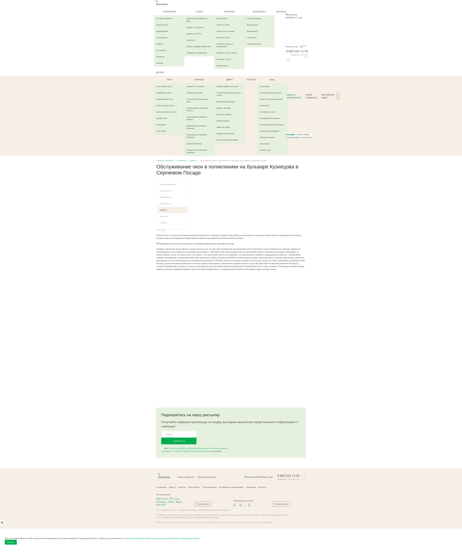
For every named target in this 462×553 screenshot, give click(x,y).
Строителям (252, 37)
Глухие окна (265, 105)
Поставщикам (252, 25)
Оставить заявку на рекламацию (225, 45)
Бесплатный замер (327, 96)
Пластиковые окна (164, 86)
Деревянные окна (163, 93)
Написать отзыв (223, 37)
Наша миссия (161, 25)
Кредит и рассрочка (194, 27)
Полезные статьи (224, 59)
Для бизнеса (259, 11)
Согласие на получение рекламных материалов (253, 522)
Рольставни (265, 144)
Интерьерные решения (270, 118)
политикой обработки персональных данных (192, 451)
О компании (169, 11)
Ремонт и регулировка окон (271, 99)
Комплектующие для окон (270, 93)
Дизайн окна (161, 118)
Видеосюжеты (222, 65)
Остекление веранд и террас (272, 124)
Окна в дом (161, 131)
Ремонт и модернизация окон (198, 46)
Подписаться (179, 441)
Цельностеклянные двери (227, 140)
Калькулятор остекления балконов (196, 151)
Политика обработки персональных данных (174, 522)
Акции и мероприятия (294, 96)
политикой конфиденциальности (274, 515)
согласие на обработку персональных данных (187, 448)
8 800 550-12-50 (297, 51)
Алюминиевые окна (164, 99)
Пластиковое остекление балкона (196, 118)
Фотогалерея (222, 18)
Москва (160, 72)
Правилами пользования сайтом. (184, 538)
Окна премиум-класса (165, 105)
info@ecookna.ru (223, 510)
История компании (164, 18)
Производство (162, 31)
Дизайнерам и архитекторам (231, 487)
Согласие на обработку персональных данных (213, 522)
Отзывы (159, 63)
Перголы (251, 79)
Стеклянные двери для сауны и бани (229, 94)
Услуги (199, 11)
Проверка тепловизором (196, 53)
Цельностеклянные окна (166, 112)
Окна (169, 79)
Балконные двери (224, 114)
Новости (159, 44)
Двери (229, 79)
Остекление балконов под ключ (197, 100)
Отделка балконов (194, 143)
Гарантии (190, 40)
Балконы (199, 79)
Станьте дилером (254, 18)
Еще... (272, 79)
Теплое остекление (194, 93)
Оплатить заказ (223, 25)
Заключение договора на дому (196, 19)
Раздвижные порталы (226, 133)
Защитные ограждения (269, 131)
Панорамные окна (267, 112)
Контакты (281, 11)
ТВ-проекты (161, 50)
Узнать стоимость (311, 96)
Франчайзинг (252, 31)
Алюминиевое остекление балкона (197, 109)
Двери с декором (224, 108)
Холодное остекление (195, 86)
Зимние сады (265, 150)
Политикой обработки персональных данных (145, 538)
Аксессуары (265, 86)
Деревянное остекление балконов (196, 127)
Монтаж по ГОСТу (193, 34)
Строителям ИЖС (254, 44)
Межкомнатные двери (226, 102)
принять (11, 542)
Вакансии (160, 57)
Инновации (161, 124)
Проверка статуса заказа (227, 53)
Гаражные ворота (267, 137)
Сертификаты (162, 37)
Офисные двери (223, 127)
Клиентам (229, 11)
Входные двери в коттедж (227, 86)
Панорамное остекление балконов (196, 136)
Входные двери (223, 121)
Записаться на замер (225, 31)
